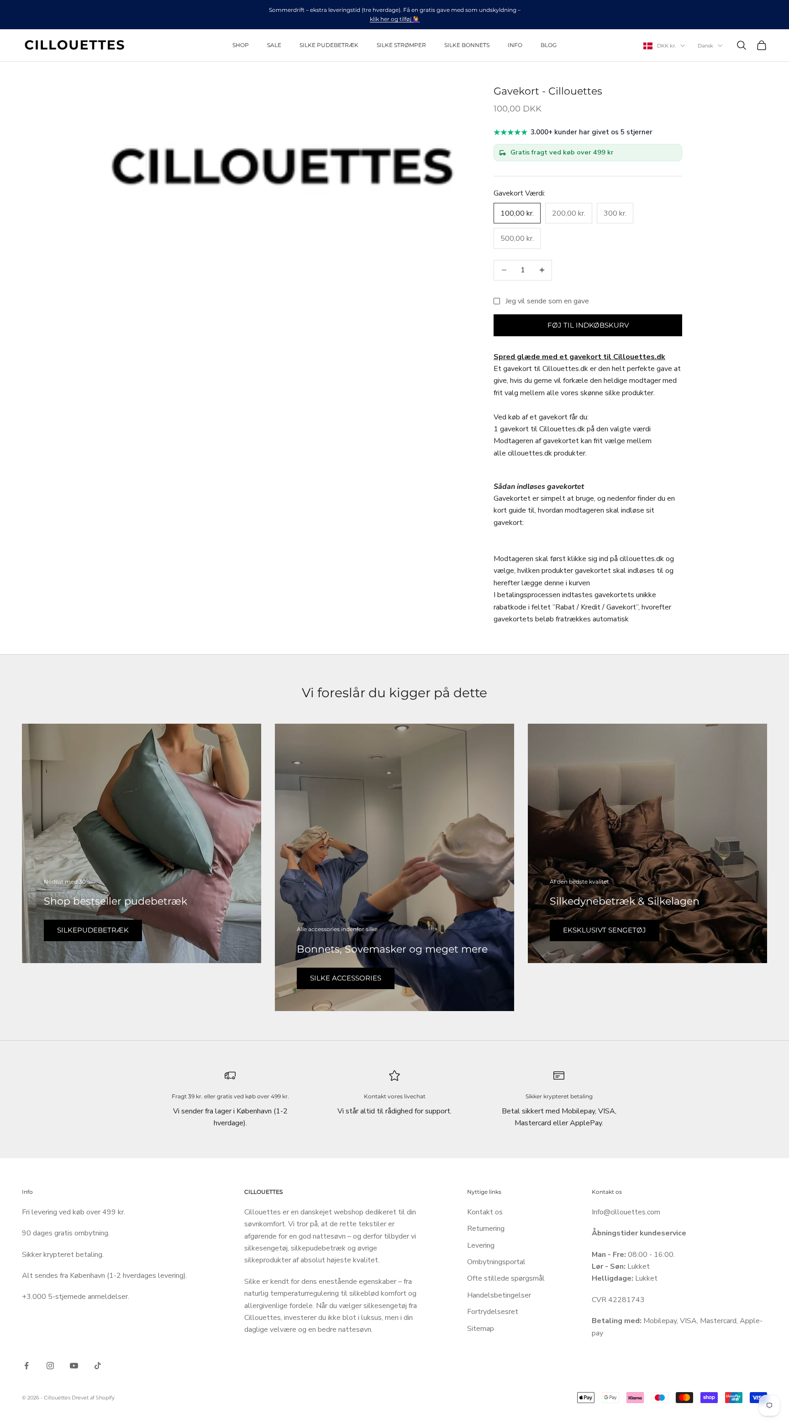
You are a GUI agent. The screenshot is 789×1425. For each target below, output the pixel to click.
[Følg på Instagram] (50, 1365)
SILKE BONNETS (466, 45)
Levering (480, 1245)
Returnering (486, 1229)
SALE (274, 45)
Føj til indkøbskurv (588, 325)
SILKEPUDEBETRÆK (93, 930)
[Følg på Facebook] (26, 1365)
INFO (515, 45)
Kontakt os (485, 1212)
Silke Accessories (345, 978)
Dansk (705, 45)
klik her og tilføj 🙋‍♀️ (395, 19)
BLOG (549, 45)
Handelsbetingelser (499, 1295)
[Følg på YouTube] (74, 1365)
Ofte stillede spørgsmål (506, 1278)
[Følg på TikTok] (97, 1365)
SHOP (240, 45)
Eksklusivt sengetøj (604, 930)
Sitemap (480, 1329)
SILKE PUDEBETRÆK (329, 45)
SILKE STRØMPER (401, 45)
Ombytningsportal (496, 1262)
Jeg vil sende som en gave (547, 301)
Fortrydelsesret (492, 1312)
